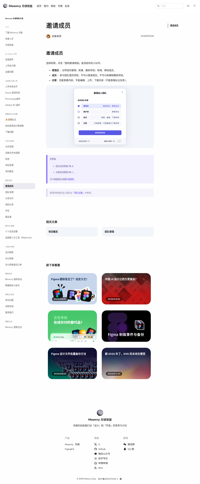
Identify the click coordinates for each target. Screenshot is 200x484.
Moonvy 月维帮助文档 (14, 18)
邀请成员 (54, 53)
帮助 (53, 6)
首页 (39, 6)
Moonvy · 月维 (72, 444)
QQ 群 (131, 449)
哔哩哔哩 (103, 463)
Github (102, 449)
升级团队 (70, 179)
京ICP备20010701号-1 (108, 479)
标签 (67, 6)
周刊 (46, 6)
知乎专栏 (103, 458)
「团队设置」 (78, 193)
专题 (60, 6)
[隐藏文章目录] (194, 5)
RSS (100, 468)
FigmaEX (69, 449)
